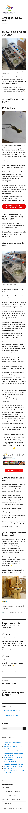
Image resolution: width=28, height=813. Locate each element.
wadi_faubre (8, 612)
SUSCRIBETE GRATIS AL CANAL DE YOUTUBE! (14, 206)
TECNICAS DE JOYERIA (11, 715)
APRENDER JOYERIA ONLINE (9, 808)
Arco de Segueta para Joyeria (13, 751)
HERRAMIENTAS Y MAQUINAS (13, 711)
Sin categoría (8, 713)
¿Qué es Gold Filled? (10, 762)
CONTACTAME (6, 803)
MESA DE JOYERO (9, 768)
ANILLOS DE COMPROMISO (11, 799)
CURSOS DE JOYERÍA (9, 795)
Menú (4, 24)
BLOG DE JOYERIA (8, 784)
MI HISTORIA (6, 788)
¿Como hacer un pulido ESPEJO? (13, 764)
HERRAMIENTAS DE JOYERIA (11, 792)
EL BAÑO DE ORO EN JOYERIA (13, 766)
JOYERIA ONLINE (7, 780)
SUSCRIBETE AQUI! (14, 470)
